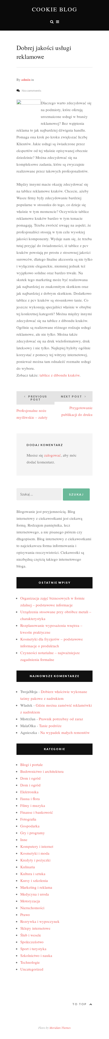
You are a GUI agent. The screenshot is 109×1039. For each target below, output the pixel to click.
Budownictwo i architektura (42, 771)
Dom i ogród (30, 778)
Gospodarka (30, 825)
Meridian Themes (60, 1028)
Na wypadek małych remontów (65, 732)
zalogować (52, 455)
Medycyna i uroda (34, 894)
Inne (23, 839)
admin (25, 79)
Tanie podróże (50, 725)
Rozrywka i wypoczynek (40, 921)
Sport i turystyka (33, 948)
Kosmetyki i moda (34, 853)
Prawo (25, 914)
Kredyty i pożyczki (35, 859)
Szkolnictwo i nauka (36, 955)
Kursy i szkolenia (34, 880)
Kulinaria (27, 866)
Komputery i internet (36, 846)
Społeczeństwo (32, 941)
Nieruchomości (32, 907)
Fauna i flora (30, 798)
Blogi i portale (31, 764)
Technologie (30, 962)
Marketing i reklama (36, 887)
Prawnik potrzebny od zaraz (61, 718)
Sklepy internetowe (35, 928)
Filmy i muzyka (32, 805)
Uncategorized (31, 969)
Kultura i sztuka (32, 873)
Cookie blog (54, 9)
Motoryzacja (30, 900)
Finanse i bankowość (36, 812)
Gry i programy (32, 832)
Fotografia (28, 819)
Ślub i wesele (30, 934)
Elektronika (29, 791)
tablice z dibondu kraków (60, 375)
